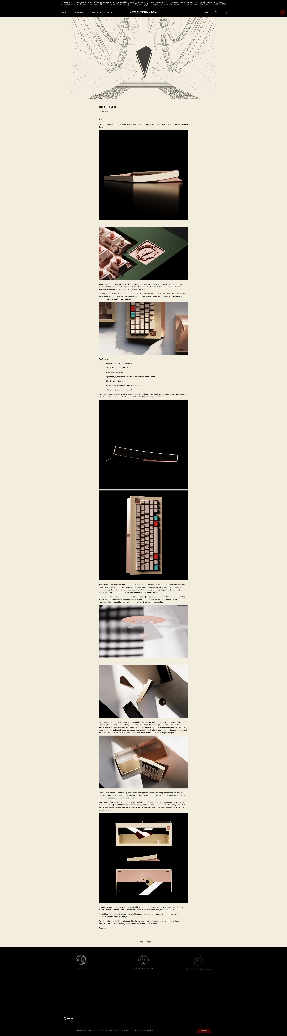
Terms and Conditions (130, 992)
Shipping (125, 1001)
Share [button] (103, 119)
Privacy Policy (127, 995)
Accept (204, 1031)
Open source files (82, 995)
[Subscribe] (206, 1002)
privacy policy (147, 1030)
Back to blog (145, 941)
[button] (62, 12)
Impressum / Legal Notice (85, 992)
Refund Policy (127, 998)
